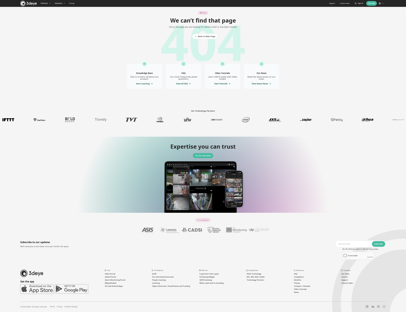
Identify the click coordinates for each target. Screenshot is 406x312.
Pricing (71, 3)
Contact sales (345, 3)
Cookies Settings (71, 307)
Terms (52, 307)
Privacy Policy (373, 249)
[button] (381, 3)
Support (332, 3)
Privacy (59, 307)
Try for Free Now (203, 155)
